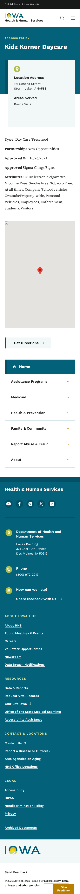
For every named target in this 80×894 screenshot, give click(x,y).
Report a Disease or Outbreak (27, 751)
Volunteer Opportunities (23, 649)
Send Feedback (16, 872)
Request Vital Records (22, 696)
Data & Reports (16, 688)
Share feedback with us (36, 599)
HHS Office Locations (21, 766)
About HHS (13, 625)
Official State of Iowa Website (22, 4)
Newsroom (13, 657)
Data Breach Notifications (25, 664)
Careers (11, 641)
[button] (40, 271)
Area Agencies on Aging (23, 759)
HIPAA (9, 798)
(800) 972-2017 (27, 574)
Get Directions (26, 343)
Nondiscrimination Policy (24, 806)
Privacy (10, 813)
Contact (13, 743)
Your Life (16, 704)
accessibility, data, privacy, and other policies (37, 883)
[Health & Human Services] (14, 15)
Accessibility (14, 790)
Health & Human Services (24, 20)
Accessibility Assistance (23, 719)
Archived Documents (21, 827)
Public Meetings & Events (24, 633)
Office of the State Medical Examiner (33, 712)
